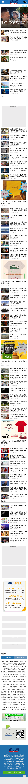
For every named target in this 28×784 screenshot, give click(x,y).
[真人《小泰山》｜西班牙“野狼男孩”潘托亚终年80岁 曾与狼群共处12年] (5, 176)
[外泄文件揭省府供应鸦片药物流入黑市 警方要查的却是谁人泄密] (5, 310)
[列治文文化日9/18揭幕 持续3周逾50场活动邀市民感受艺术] (5, 540)
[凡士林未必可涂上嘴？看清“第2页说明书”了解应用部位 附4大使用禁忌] (5, 39)
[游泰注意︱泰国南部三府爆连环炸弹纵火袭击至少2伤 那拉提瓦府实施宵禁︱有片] (5, 256)
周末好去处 (4, 501)
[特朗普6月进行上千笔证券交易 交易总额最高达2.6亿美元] (5, 137)
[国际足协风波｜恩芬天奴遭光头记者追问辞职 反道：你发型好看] (5, 224)
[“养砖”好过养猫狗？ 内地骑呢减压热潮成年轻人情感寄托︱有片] (5, 377)
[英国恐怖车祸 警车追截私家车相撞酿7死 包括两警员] (5, 476)
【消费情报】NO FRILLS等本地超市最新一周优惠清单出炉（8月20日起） (18, 520)
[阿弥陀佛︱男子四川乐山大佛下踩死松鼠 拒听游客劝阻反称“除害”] (5, 210)
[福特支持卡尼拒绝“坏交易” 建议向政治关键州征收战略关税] (5, 483)
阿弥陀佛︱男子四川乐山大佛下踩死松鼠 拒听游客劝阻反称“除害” (18, 210)
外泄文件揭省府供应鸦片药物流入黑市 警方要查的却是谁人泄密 (18, 310)
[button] (26, 2)
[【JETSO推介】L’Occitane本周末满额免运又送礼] (14, 190)
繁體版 (25, 6)
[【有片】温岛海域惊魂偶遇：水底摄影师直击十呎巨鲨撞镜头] (5, 390)
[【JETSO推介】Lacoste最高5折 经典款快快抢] (14, 269)
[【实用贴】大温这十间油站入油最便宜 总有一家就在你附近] (5, 496)
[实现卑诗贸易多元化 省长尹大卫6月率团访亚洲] (5, 303)
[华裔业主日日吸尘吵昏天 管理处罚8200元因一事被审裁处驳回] (5, 323)
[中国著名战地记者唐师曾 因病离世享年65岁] (5, 59)
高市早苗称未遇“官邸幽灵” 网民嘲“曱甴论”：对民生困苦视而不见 (18, 170)
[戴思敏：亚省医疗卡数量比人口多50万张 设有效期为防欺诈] (5, 463)
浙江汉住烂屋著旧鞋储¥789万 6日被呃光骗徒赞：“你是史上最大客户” (18, 131)
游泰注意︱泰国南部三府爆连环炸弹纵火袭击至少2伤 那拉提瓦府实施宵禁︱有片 (18, 256)
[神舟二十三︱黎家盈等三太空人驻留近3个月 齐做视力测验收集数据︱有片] (5, 157)
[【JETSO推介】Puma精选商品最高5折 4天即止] (14, 429)
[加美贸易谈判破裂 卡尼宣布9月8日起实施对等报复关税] (5, 470)
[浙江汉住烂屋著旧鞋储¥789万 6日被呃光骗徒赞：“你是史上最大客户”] (5, 131)
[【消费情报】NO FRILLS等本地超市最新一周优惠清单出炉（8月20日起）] (5, 520)
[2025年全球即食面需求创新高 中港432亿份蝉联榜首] (5, 72)
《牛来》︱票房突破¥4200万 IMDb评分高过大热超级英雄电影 (18, 32)
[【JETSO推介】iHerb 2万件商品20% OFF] (14, 349)
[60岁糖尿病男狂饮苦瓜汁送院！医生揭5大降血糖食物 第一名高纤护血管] (5, 416)
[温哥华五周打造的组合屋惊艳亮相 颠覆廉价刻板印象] (5, 403)
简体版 (21, 6)
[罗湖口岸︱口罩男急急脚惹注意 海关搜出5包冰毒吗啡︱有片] (5, 144)
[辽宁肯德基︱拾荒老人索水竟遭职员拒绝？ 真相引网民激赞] (5, 163)
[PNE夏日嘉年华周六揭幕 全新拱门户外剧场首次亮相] (5, 527)
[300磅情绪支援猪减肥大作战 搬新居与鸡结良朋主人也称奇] (5, 297)
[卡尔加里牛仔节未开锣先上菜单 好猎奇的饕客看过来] (5, 330)
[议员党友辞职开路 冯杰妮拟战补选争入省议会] (5, 237)
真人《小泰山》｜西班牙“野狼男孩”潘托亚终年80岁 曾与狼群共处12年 (18, 176)
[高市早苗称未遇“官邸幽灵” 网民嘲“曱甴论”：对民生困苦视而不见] (5, 170)
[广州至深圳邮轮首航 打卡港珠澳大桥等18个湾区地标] (5, 85)
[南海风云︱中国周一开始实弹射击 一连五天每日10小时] (5, 230)
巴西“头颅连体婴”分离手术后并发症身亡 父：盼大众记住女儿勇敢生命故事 (18, 410)
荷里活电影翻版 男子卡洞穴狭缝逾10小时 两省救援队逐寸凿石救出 (18, 250)
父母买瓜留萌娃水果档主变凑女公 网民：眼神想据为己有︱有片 (18, 52)
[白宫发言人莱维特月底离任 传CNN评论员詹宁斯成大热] (5, 91)
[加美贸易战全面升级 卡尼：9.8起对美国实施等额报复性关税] (5, 450)
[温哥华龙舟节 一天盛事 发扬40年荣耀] (5, 217)
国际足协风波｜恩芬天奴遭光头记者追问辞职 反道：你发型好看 (18, 224)
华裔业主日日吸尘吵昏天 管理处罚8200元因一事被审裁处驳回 (18, 323)
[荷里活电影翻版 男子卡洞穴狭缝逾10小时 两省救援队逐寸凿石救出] (5, 250)
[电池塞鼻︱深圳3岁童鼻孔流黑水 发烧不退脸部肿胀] (5, 243)
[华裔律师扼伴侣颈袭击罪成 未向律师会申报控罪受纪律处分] (5, 370)
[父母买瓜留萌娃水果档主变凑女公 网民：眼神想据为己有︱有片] (5, 52)
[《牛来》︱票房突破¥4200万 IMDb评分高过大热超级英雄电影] (5, 32)
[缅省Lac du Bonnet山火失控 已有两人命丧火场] (5, 336)
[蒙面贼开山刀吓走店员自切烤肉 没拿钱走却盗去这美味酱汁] (5, 290)
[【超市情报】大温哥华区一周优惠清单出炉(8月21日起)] (5, 533)
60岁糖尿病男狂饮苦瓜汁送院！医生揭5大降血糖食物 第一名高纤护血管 (18, 416)
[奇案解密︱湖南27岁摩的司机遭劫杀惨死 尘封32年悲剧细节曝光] (5, 396)
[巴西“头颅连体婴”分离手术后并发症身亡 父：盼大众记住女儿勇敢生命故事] (5, 410)
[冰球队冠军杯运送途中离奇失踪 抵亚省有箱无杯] (5, 383)
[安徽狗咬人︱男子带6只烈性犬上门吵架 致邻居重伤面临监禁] (5, 78)
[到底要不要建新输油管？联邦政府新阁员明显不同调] (5, 317)
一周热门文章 (20, 657)
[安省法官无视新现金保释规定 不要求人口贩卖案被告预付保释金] (5, 489)
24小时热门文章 (7, 657)
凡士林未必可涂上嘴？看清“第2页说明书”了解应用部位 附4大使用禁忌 (18, 39)
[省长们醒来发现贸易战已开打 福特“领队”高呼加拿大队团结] (5, 457)
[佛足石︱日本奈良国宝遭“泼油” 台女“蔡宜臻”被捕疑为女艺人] (5, 150)
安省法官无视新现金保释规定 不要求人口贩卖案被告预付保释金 (18, 489)
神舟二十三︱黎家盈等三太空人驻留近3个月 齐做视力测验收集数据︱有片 (18, 157)
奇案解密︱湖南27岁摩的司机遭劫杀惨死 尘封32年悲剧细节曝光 (18, 396)
